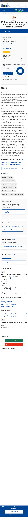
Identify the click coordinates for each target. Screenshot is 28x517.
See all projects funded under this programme (11, 212)
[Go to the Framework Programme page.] (14, 18)
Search (22, 5)
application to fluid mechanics (9, 187)
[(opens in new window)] (5, 5)
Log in (16, 5)
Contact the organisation (8, 301)
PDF (15, 344)
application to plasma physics (9, 184)
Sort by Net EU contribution (14, 315)
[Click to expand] (25, 320)
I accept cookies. (14, 511)
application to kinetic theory (8, 180)
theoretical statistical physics (8, 190)
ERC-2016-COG (6, 258)
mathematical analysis (14, 164)
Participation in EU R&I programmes (10, 304)
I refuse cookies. (14, 514)
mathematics (14, 162)
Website (4, 303)
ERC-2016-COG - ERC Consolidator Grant (12, 226)
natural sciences (5, 162)
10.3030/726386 (6, 48)
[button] (19, 5)
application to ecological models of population (12, 194)
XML (15, 340)
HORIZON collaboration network (9, 306)
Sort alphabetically (4, 314)
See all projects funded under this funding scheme (13, 247)
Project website (7, 44)
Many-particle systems (7, 177)
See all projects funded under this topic (13, 229)
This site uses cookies (7, 506)
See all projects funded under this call (12, 262)
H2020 (4, 13)
